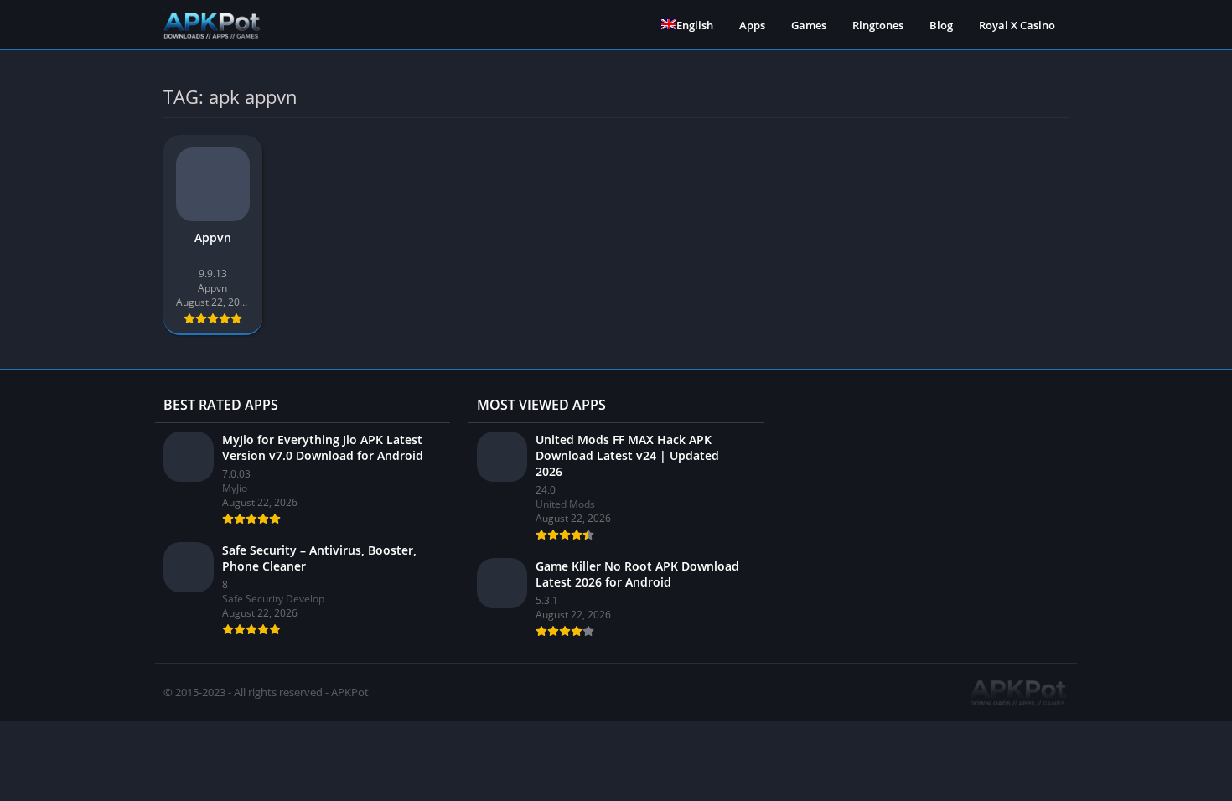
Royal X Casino (1017, 25)
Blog (941, 25)
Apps (752, 25)
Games (808, 25)
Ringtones (877, 25)
